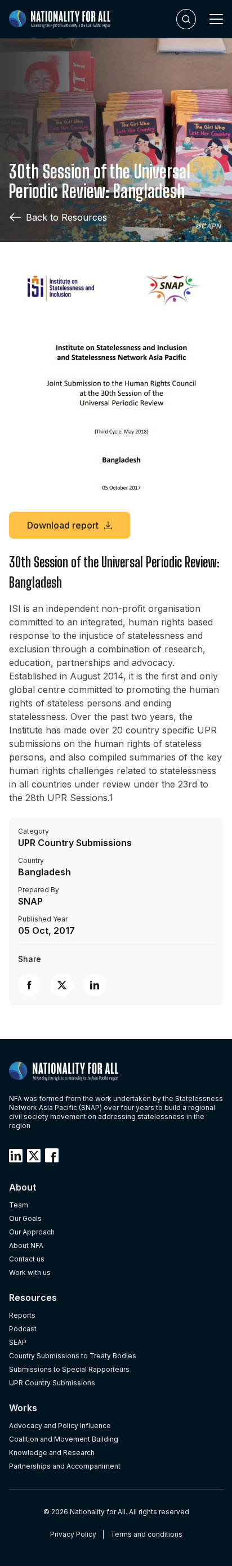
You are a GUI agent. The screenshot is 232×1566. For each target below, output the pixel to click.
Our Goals (25, 1218)
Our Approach (32, 1232)
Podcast (23, 1329)
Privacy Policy (73, 1534)
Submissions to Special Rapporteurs (69, 1369)
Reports (22, 1315)
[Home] (59, 19)
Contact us (26, 1259)
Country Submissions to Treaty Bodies (72, 1356)
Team (18, 1205)
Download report (63, 525)
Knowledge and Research (52, 1452)
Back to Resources (66, 217)
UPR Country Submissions (52, 1383)
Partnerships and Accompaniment (65, 1466)
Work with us (30, 1272)
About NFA (26, 1245)
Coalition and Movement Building (63, 1439)
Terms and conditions (146, 1534)
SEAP (17, 1342)
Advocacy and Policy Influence (60, 1425)
